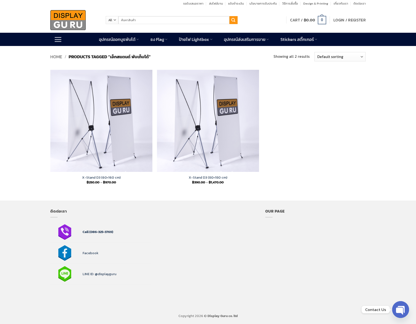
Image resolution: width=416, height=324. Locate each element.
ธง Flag (157, 39)
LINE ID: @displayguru (100, 274)
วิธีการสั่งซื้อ (290, 3)
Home (56, 56)
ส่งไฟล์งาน (216, 3)
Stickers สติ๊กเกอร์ (297, 39)
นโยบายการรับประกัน (263, 3)
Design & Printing (315, 3)
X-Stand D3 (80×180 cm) (208, 177)
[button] (308, 20)
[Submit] (233, 20)
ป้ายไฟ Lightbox (194, 39)
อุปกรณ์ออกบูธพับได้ (117, 39)
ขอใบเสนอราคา (193, 3)
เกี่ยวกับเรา (341, 3)
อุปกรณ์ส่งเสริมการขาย (245, 39)
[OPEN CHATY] (400, 309)
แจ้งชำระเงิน (236, 3)
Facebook (90, 253)
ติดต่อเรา (359, 3)
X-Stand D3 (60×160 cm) (101, 177)
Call (86, 231)
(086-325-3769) (101, 231)
